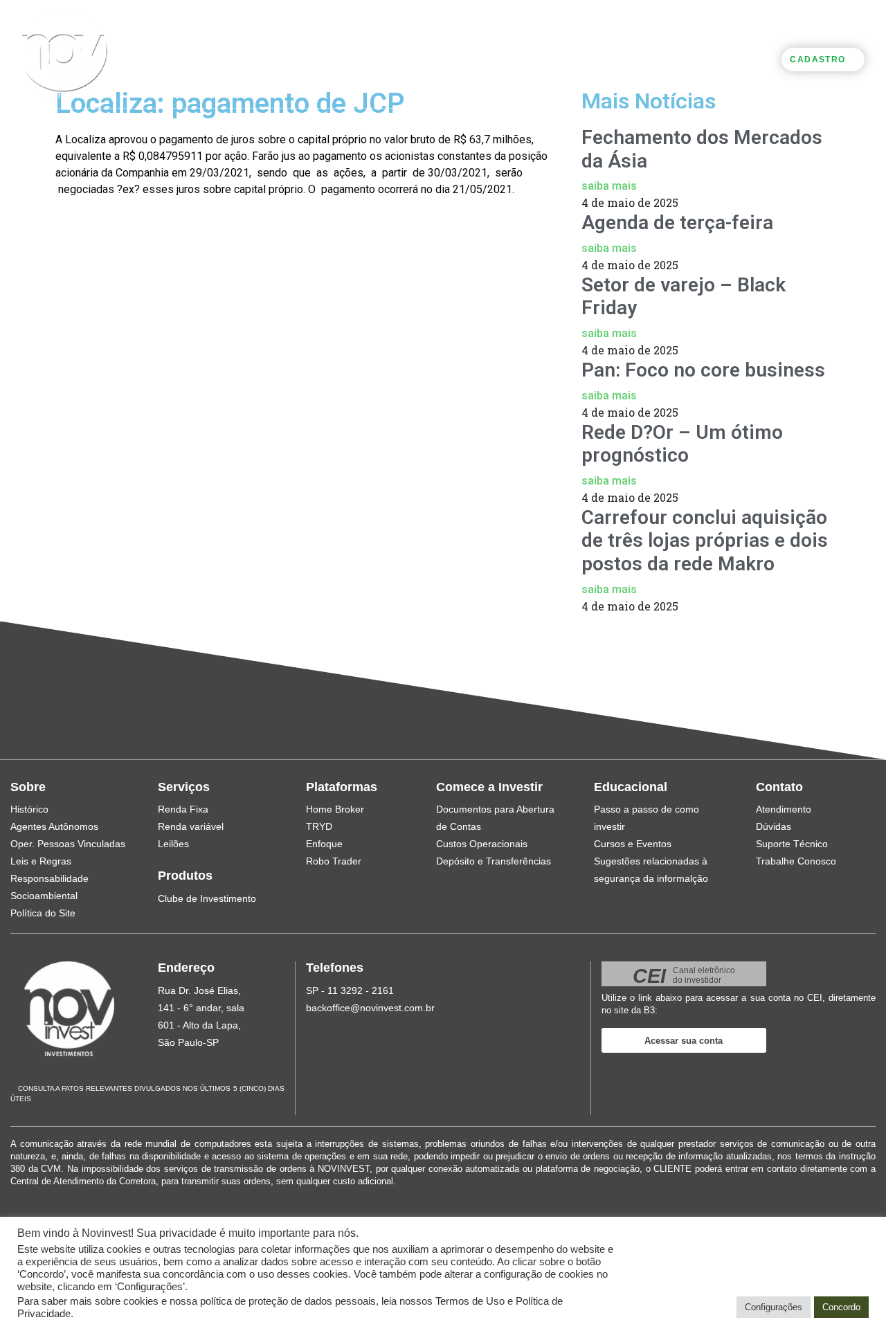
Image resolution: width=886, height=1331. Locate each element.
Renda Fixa (183, 809)
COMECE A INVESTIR (487, 58)
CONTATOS (684, 58)
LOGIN (759, 58)
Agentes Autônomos (54, 826)
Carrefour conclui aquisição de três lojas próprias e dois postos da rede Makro (704, 540)
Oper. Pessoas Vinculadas (67, 843)
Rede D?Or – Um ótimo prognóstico (682, 444)
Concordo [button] (841, 1307)
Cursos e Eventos (632, 843)
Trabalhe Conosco (796, 861)
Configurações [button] (773, 1307)
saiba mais (609, 185)
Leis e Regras (40, 861)
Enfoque (324, 843)
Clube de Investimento (207, 898)
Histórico (29, 809)
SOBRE (140, 58)
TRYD (319, 826)
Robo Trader (333, 861)
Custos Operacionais (481, 843)
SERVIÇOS (208, 58)
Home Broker (335, 809)
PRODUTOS (287, 58)
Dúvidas (773, 826)
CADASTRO (817, 59)
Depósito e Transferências (493, 861)
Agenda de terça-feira (677, 222)
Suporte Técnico (792, 843)
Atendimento (783, 809)
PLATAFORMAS (376, 58)
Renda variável (191, 826)
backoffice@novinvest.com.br (370, 1007)
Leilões (173, 843)
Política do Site (42, 912)
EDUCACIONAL (596, 58)
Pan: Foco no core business (703, 370)
